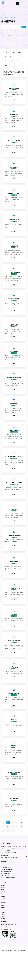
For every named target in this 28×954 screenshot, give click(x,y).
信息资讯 (12, 57)
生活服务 (19, 52)
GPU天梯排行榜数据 (5, 867)
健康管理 (18, 61)
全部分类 (5, 52)
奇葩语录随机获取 (5, 864)
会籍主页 (3, 914)
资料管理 (3, 912)
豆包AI (14, 33)
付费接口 (5, 61)
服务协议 (3, 887)
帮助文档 (3, 891)
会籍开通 (3, 916)
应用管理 (3, 905)
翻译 (24, 35)
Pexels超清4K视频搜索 (6, 871)
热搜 (8, 31)
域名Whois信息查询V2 (6, 873)
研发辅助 (12, 61)
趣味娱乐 (5, 57)
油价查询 (7, 35)
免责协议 (3, 889)
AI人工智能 (12, 52)
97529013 (5, 926)
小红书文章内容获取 (13, 31)
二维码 (16, 35)
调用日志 (3, 907)
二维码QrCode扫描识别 (6, 875)
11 (8, 830)
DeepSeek (5, 33)
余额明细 (3, 909)
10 (3, 830)
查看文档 (13, 100)
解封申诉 (3, 885)
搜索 (24, 27)
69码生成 (20, 35)
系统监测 (3, 898)
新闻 (18, 33)
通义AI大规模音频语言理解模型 (8, 877)
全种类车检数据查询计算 (6, 869)
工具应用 (18, 57)
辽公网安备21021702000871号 (9, 852)
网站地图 (3, 918)
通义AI (23, 33)
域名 (20, 33)
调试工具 (3, 896)
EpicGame (10, 33)
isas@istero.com (7, 929)
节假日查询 (11, 35)
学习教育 (5, 65)
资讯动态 (3, 893)
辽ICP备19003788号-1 (7, 850)
